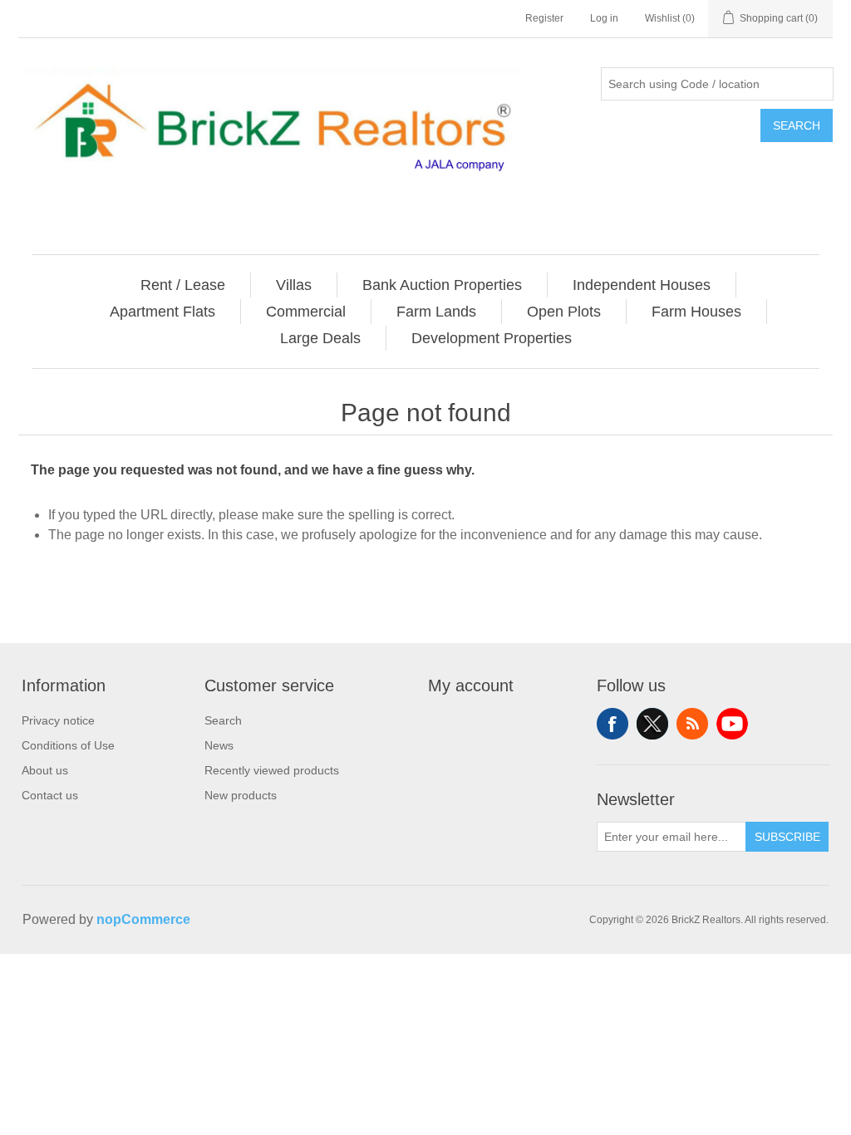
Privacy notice (58, 720)
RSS (692, 723)
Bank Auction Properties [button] (442, 285)
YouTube (732, 723)
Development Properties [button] (491, 338)
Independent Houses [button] (642, 285)
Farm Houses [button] (696, 311)
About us (45, 770)
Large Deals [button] (320, 338)
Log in (604, 18)
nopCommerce (143, 919)
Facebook (612, 723)
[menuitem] (183, 285)
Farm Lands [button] (436, 311)
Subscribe (787, 836)
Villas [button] (294, 285)
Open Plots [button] (564, 311)
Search (796, 125)
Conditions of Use (68, 745)
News (219, 745)
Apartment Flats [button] (162, 311)
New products (240, 795)
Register (544, 18)
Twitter (652, 723)
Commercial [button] (306, 311)
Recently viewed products (271, 770)
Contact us (50, 795)
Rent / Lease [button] (182, 285)
